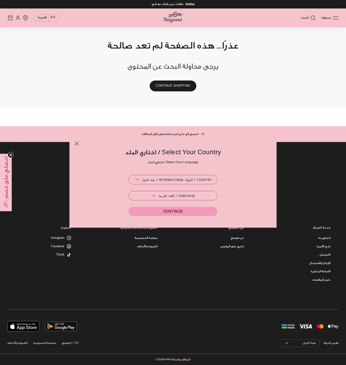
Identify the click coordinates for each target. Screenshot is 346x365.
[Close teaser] (11, 155)
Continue (173, 211)
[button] (6, 182)
